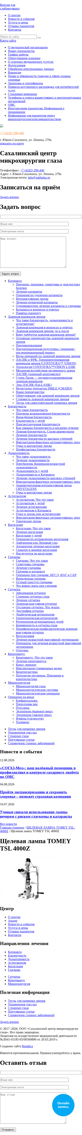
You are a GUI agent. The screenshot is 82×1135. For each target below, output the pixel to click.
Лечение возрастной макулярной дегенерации (47, 639)
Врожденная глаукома (31, 578)
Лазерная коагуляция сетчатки (36, 603)
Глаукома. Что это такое (32, 560)
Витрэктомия (25, 636)
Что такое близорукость (32, 410)
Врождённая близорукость (34, 417)
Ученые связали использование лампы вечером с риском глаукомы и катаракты (36, 814)
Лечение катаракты (29, 291)
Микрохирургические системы (37, 689)
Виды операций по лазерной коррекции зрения (48, 356)
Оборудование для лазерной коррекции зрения (47, 395)
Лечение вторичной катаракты (37, 302)
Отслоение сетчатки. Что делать (38, 607)
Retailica (27, 1046)
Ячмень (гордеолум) (30, 718)
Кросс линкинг (26, 664)
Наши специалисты (21, 51)
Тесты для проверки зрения (26, 729)
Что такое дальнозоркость (33, 456)
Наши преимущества (30, 392)
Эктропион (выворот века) (34, 711)
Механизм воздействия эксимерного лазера (45, 370)
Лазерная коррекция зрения (26, 316)
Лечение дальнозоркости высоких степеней (45, 478)
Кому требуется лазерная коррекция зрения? (46, 334)
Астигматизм (17, 496)
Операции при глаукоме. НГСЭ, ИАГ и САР (46, 575)
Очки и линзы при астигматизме (38, 514)
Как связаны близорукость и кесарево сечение (47, 428)
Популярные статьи (21, 739)
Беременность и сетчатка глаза (36, 625)
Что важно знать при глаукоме (36, 585)
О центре (14, 15)
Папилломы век (27, 704)
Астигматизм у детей (30, 503)
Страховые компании (22, 94)
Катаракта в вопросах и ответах (37, 309)
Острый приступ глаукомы (34, 582)
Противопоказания (29, 345)
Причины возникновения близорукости (43, 413)
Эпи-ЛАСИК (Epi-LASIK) (34, 385)
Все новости (8, 824)
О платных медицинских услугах (31, 61)
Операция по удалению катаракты (39, 295)
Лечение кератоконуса (31, 661)
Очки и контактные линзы (34, 446)
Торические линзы (28, 521)
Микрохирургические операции (38, 693)
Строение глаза (18, 736)
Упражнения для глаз (22, 732)
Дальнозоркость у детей (32, 471)
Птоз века (23, 707)
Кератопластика (27, 672)
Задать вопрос (9, 197)
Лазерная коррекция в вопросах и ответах (44, 327)
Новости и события (21, 19)
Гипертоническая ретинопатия (37, 618)
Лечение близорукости (31, 435)
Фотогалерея (16, 65)
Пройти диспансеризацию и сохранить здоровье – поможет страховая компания (35, 794)
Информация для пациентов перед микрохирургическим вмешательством (34, 117)
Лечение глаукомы (28, 567)
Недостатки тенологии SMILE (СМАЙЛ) (44, 388)
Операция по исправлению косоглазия (42, 539)
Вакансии (14, 72)
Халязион (23, 722)
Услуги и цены (18, 22)
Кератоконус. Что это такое (34, 657)
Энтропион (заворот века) (34, 715)
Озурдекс (22, 650)
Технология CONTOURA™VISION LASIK (45, 367)
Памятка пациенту (28, 313)
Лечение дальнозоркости (33, 460)
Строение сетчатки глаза (32, 596)
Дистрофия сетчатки (30, 611)
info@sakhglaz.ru (39, 177)
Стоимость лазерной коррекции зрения (42, 399)
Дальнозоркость (18, 453)
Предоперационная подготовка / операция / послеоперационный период (45, 350)
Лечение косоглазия (29, 532)
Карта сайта (8, 40)
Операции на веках (21, 697)
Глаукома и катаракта (30, 571)
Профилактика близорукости (35, 449)
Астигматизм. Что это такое (35, 499)
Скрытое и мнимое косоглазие (36, 550)
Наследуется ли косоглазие (34, 553)
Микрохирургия (19, 682)
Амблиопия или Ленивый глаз (37, 542)
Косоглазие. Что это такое (33, 528)
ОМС (11, 104)
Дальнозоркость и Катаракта (35, 474)
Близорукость (17, 406)
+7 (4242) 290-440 (12, 133)
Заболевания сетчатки (31, 593)
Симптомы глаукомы (30, 564)
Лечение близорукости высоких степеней (44, 438)
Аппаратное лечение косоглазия (38, 546)
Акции (12, 920)
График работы (18, 54)
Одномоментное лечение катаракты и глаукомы (48, 306)
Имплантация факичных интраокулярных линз (48, 442)
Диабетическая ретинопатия (35, 614)
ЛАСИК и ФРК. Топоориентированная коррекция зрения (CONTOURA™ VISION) (46, 361)
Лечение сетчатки (28, 600)
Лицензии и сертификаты (25, 83)
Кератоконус (16, 654)
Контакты (14, 29)
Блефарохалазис (27, 700)
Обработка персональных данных (31, 69)
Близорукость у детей (30, 420)
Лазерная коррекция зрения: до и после (42, 331)
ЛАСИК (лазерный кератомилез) (38, 374)
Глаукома (14, 557)
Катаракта (15, 280)
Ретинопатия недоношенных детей (39, 621)
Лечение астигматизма (31, 506)
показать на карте (12, 143)
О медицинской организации (28, 47)
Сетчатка (14, 589)
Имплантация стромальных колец (39, 668)
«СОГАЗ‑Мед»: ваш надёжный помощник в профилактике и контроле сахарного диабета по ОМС (39, 772)
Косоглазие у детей (29, 535)
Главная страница (12, 827)
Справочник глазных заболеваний (31, 743)
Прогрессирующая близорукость (38, 424)
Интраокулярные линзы (32, 298)
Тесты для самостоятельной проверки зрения (46, 402)
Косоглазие (15, 524)
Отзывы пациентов (21, 26)
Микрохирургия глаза (31, 686)
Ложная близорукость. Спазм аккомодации (45, 431)
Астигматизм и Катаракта (33, 510)
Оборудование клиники (24, 58)
